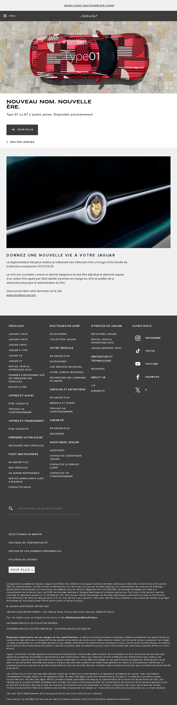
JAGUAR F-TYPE (18, 350)
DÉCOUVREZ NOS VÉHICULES (26, 445)
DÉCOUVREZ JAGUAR (104, 334)
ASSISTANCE (57, 450)
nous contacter (122, 598)
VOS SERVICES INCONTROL (66, 367)
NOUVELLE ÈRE (18, 387)
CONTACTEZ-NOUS (20, 487)
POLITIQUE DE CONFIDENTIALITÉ (28, 543)
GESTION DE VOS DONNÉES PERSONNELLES (35, 551)
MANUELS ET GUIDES (62, 403)
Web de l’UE (57, 595)
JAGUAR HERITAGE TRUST (106, 348)
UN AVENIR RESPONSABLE (24, 473)
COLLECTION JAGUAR (63, 339)
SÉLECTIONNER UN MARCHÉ (25, 534)
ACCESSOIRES (58, 334)
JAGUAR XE (15, 355)
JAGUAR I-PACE (18, 345)
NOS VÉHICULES (18, 467)
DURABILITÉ (98, 391)
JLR (93, 385)
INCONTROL (98, 369)
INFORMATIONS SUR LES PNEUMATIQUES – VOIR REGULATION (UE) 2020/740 (48, 629)
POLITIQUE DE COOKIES (23, 559)
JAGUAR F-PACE (18, 334)
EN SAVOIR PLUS (18, 462)
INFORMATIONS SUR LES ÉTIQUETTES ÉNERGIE (32, 623)
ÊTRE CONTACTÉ (19, 403)
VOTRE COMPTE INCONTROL (67, 372)
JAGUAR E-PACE (18, 339)
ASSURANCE (57, 434)
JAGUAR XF (15, 361)
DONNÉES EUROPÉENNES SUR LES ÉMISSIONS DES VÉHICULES (26, 378)
